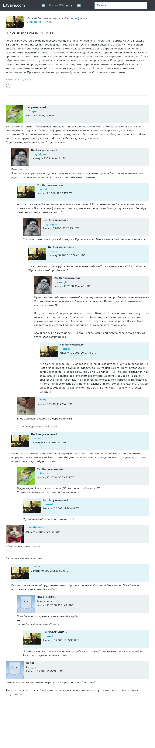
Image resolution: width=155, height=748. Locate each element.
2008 (30, 21)
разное (28, 79)
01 (35, 21)
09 (39, 21)
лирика (18, 79)
